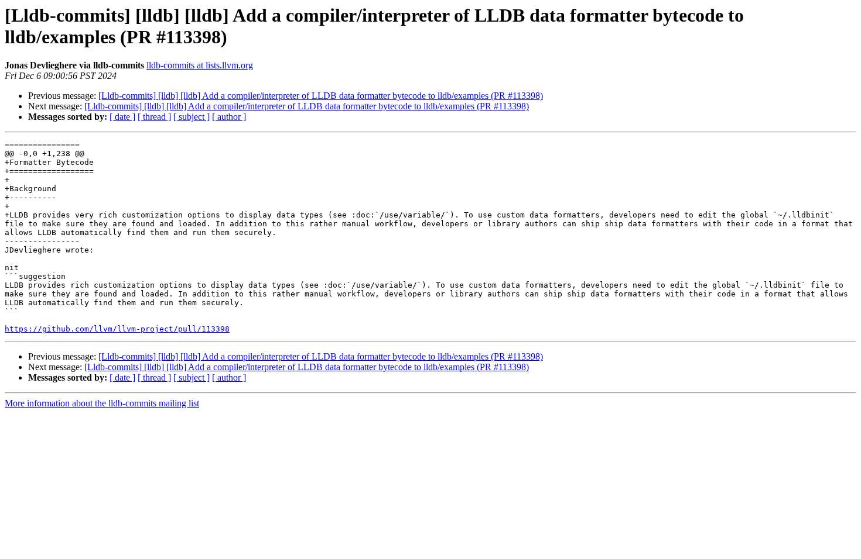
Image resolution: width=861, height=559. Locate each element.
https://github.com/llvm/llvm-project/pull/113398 (117, 329)
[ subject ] (191, 117)
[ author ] (229, 117)
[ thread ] (154, 117)
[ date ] (122, 117)
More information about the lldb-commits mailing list (102, 403)
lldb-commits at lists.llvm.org (199, 65)
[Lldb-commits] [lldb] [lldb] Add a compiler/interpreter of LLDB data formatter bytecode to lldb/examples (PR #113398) (320, 96)
